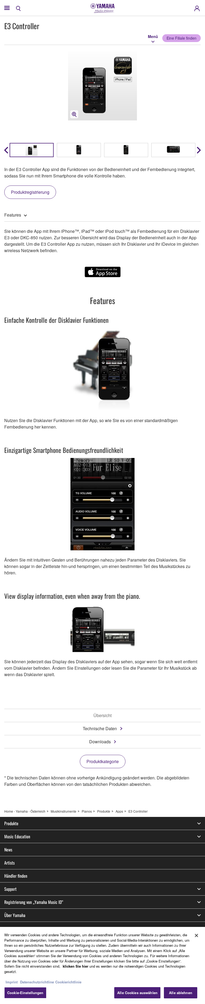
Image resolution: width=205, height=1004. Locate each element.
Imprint (12, 981)
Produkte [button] (11, 823)
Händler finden (15, 876)
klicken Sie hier (75, 966)
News (8, 849)
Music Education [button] (17, 836)
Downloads (100, 741)
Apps (119, 811)
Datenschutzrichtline (37, 981)
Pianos (87, 811)
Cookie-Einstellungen (25, 992)
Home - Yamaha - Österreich (24, 811)
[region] (102, 965)
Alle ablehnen (180, 992)
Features (12, 215)
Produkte (103, 811)
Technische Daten (100, 728)
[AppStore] (103, 272)
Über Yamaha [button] (14, 915)
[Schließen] (196, 935)
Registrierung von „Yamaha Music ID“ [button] (33, 902)
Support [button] (10, 889)
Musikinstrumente (63, 811)
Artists (9, 862)
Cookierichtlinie (68, 981)
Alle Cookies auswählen (137, 992)
